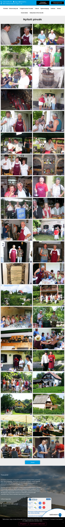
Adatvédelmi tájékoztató (37, 524)
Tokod (37, 8)
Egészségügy (45, 8)
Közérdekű (24, 13)
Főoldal (5, 8)
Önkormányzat (13, 8)
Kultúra (53, 8)
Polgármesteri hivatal (26, 8)
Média (59, 8)
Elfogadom (23, 524)
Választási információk (36, 13)
